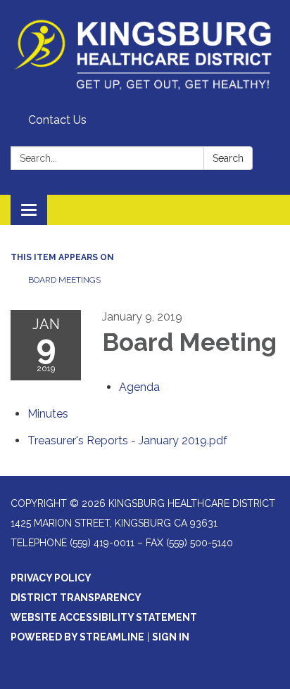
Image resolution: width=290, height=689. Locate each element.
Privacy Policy (51, 578)
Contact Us (57, 120)
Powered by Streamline (77, 637)
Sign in (170, 637)
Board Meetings (64, 280)
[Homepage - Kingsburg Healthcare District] (145, 54)
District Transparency (76, 597)
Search (228, 158)
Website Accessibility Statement (104, 617)
